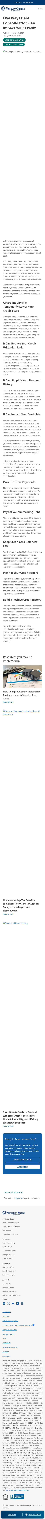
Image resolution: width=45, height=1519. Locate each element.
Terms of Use (6, 1343)
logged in (18, 1198)
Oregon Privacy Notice (9, 1330)
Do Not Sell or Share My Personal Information (16, 1325)
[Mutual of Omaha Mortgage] (13, 9)
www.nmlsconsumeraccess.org (17, 1490)
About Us (6, 1280)
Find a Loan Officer (23, 1159)
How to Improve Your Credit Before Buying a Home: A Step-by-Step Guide (21, 695)
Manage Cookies (8, 1334)
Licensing (5, 1352)
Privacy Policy (6, 1312)
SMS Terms (5, 1316)
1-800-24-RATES (28, 2)
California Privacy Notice (10, 1321)
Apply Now (22, 1166)
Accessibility (6, 1356)
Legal (4, 1338)
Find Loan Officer (34, 1515)
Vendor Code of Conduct (10, 1347)
